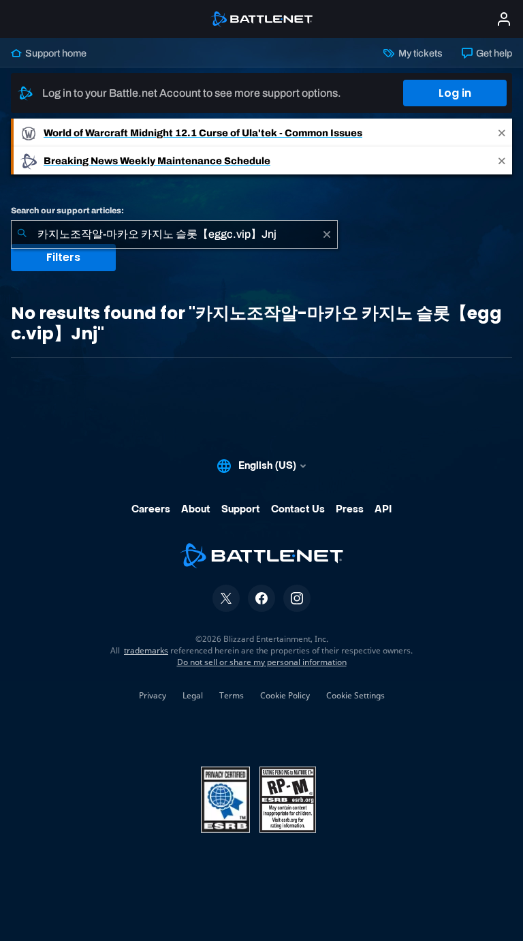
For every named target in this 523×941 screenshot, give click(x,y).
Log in (455, 93)
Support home (54, 53)
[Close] (502, 132)
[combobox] (174, 234)
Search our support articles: (67, 210)
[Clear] (327, 234)
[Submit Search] (22, 234)
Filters (63, 257)
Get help (493, 53)
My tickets (419, 53)
